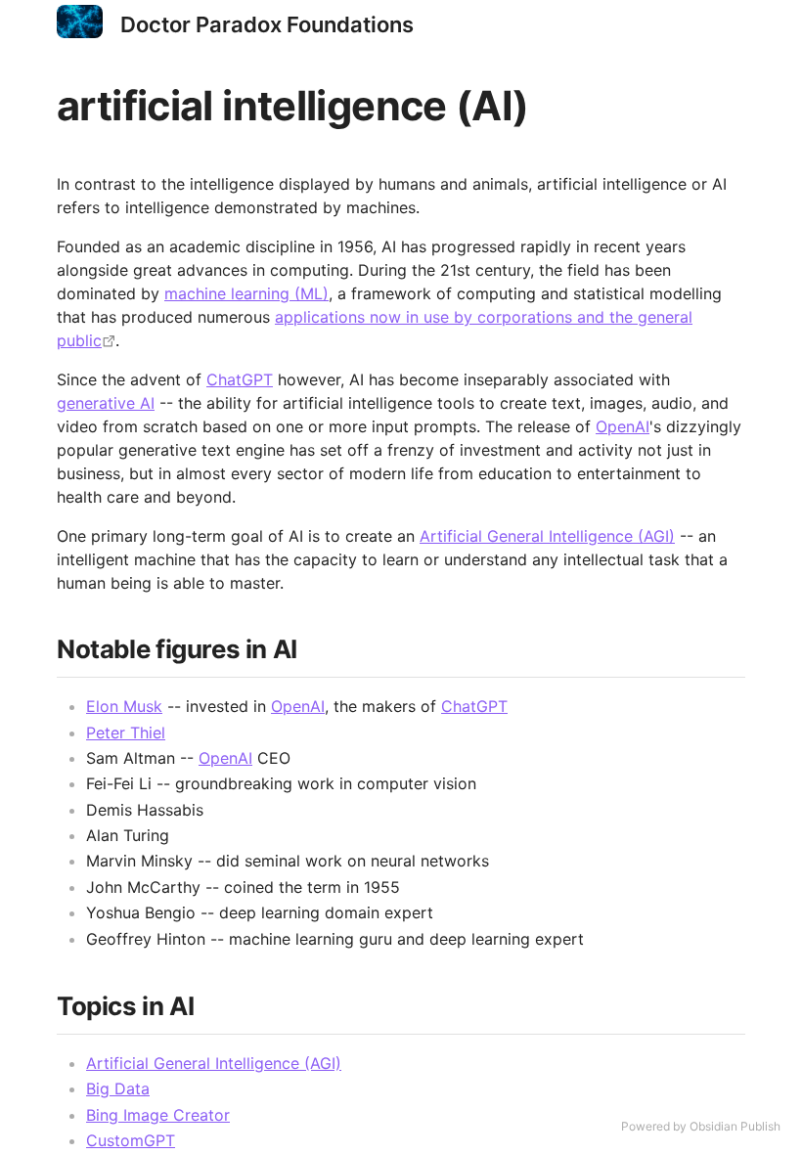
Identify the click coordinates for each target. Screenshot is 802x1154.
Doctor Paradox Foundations (267, 24)
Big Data (118, 1088)
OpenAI (622, 426)
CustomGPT (130, 1140)
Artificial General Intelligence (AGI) (547, 536)
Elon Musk (124, 706)
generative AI (106, 403)
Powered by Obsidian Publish (700, 1126)
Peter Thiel (125, 732)
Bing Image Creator (158, 1115)
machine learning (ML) (246, 293)
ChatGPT (239, 379)
